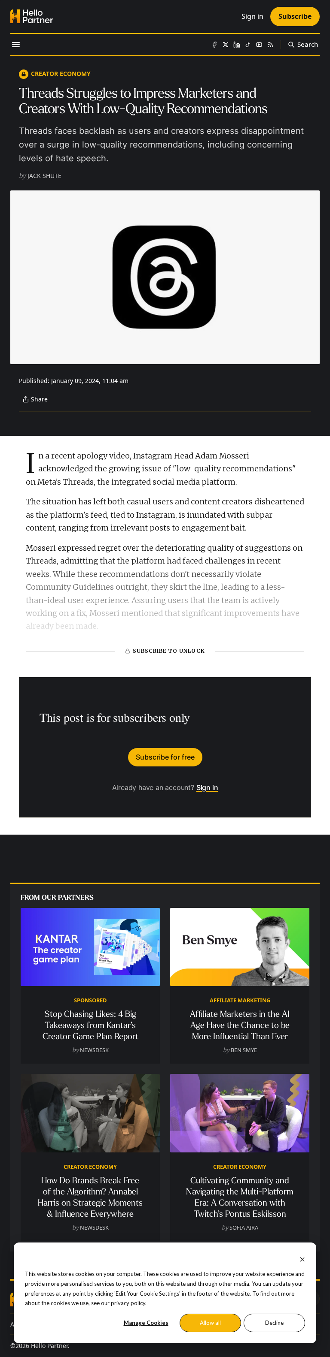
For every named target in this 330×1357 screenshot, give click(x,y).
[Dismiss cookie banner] (302, 1259)
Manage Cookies (146, 1322)
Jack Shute (44, 176)
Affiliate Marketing (240, 1000)
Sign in (207, 787)
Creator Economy (61, 73)
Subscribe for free (165, 757)
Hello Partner (49, 1346)
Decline (274, 1322)
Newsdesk (94, 1050)
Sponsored (90, 1000)
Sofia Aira (243, 1227)
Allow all (210, 1322)
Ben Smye (244, 1050)
